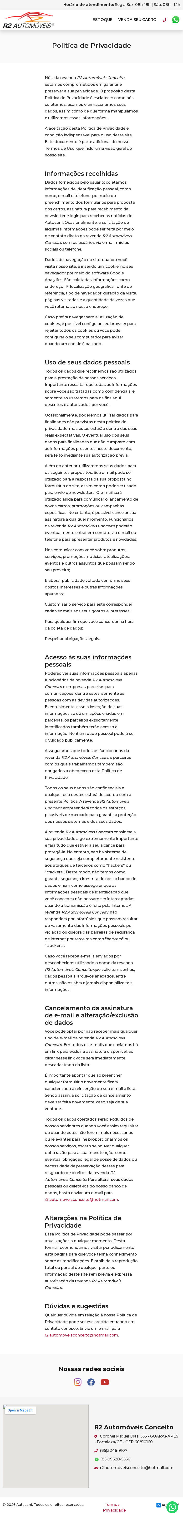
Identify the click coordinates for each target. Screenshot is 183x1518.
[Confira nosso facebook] (91, 1380)
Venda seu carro (137, 19)
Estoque (102, 19)
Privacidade (114, 1510)
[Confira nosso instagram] (78, 1380)
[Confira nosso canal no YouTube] (105, 1380)
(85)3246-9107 (113, 1450)
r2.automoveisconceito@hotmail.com (81, 1199)
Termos (112, 1504)
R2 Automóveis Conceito (28, 19)
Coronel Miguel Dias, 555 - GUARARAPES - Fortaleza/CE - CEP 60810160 (136, 1439)
